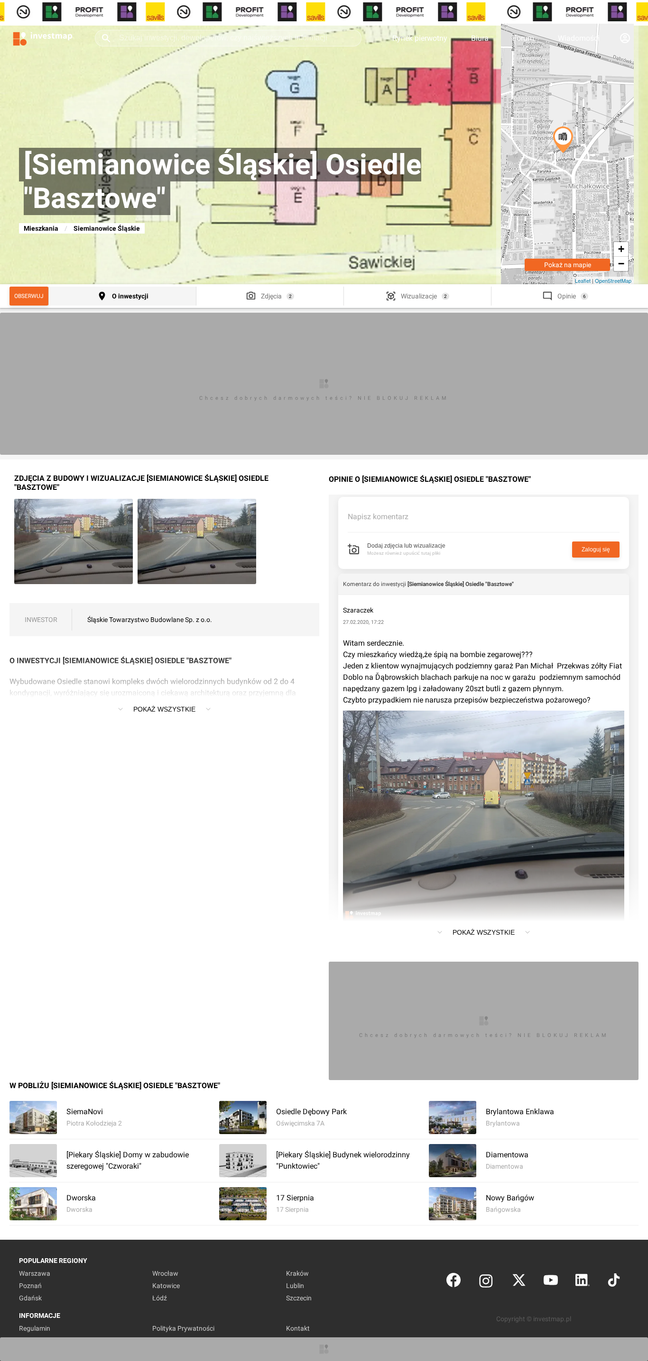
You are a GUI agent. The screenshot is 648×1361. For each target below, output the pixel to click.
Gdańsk (30, 1298)
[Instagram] (486, 1282)
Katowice (166, 1285)
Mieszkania (41, 228)
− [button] (621, 264)
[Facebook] (453, 1282)
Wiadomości (579, 38)
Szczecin (299, 1298)
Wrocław (165, 1273)
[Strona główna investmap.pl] (42, 37)
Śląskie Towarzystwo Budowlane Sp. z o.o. (149, 619)
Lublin (295, 1285)
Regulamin (34, 1328)
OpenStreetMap (613, 280)
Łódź (159, 1298)
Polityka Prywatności (183, 1328)
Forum (523, 38)
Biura (480, 38)
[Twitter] (519, 1282)
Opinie (566, 296)
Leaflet (583, 280)
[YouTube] (551, 1282)
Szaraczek (358, 610)
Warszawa (34, 1273)
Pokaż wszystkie (164, 709)
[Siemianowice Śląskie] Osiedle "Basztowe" (460, 584)
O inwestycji (130, 296)
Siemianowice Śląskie (107, 228)
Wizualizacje (419, 296)
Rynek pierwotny (419, 38)
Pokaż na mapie (567, 265)
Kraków (297, 1273)
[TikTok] (614, 1282)
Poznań (30, 1285)
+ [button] (621, 249)
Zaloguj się (596, 549)
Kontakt (298, 1328)
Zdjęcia (271, 296)
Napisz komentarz (378, 516)
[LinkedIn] (582, 1282)
